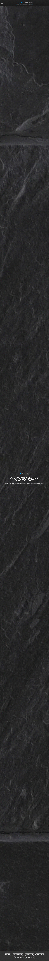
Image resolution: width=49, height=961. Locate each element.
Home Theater (30, 957)
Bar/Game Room (17, 954)
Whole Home (18, 957)
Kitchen (7, 954)
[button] (2, 3)
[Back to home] (24, 3)
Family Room (40, 954)
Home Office (29, 954)
